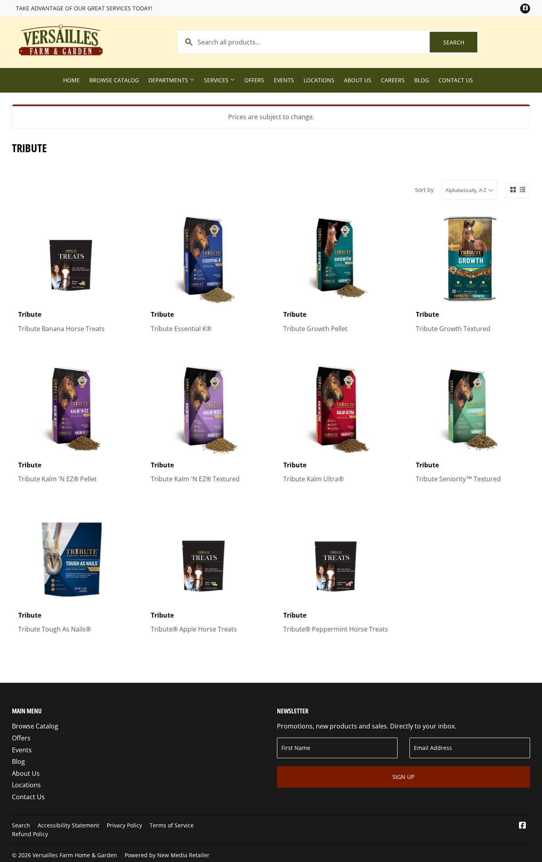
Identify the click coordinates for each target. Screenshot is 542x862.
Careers (393, 80)
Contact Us (455, 80)
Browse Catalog (114, 80)
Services (217, 80)
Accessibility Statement (68, 825)
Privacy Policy (124, 825)
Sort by (424, 190)
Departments (169, 80)
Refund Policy (30, 834)
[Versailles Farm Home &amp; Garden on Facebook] (522, 825)
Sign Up (403, 777)
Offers (254, 80)
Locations (319, 80)
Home (71, 80)
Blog (421, 80)
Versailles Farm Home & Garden (75, 855)
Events (284, 80)
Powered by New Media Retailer (167, 855)
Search (460, 42)
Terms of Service (172, 825)
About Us (357, 80)
